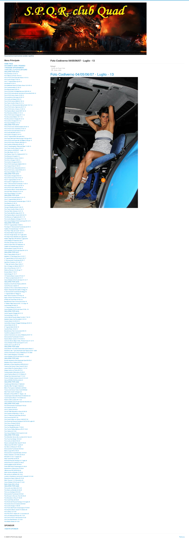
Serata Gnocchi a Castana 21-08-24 (14, 462)
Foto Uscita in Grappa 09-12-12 (12, 121)
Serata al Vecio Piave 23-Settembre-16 (14, 244)
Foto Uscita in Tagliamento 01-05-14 (14, 181)
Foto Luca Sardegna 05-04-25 (12, 492)
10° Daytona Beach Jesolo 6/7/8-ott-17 (14, 276)
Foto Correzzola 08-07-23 (11, 417)
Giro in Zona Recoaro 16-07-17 (12, 268)
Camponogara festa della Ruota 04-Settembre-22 (17, 396)
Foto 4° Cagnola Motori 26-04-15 (13, 199)
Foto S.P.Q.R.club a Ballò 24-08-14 (13, 187)
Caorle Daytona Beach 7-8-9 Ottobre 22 (15, 397)
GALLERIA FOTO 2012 (11, 72)
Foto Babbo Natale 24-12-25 (11, 521)
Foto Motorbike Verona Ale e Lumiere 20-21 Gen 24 (18, 437)
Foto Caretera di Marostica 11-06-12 (14, 413)
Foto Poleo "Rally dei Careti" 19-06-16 (14, 231)
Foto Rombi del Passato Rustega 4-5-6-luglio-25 (17, 502)
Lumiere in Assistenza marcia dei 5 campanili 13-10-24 (18, 476)
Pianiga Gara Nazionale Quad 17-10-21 (14, 376)
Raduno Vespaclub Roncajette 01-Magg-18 (15, 289)
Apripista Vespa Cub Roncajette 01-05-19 (15, 319)
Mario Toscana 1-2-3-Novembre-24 (13, 480)
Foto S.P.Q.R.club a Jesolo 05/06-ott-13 (14, 170)
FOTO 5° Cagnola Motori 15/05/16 (13, 225)
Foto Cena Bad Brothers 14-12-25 (13, 519)
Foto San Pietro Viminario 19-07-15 (13, 211)
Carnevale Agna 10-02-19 (11, 315)
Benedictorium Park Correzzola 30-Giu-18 (15, 301)
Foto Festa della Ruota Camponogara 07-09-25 (16, 507)
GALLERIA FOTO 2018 (11, 282)
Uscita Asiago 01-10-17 (10, 274)
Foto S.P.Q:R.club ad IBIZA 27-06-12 (14, 101)
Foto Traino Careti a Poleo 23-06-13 (13, 148)
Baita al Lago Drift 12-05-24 (11, 451)
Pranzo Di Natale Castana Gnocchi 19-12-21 (16, 378)
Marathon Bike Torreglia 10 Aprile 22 (14, 386)
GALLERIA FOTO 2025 (11, 486)
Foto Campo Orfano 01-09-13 (12, 166)
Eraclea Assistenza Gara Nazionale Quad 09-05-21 (18, 360)
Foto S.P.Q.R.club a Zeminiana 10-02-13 (15, 128)
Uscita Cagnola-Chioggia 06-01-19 (13, 313)
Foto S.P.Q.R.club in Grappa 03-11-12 (14, 115)
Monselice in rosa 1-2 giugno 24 (12, 456)
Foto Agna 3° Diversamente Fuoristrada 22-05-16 (17, 227)
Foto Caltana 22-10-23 (10, 431)
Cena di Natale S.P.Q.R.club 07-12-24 (14, 482)
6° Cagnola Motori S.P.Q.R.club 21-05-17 (15, 258)
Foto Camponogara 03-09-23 (12, 425)
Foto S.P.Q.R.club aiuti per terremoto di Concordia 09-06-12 (20, 93)
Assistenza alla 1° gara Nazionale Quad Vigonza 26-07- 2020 (20, 350)
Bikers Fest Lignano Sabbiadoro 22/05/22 (15, 388)
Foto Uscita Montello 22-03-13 (12, 132)
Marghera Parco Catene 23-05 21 (13, 362)
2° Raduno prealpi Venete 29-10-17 (13, 278)
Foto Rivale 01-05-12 (10, 83)
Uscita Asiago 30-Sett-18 (11, 305)
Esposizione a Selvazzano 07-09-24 (14, 468)
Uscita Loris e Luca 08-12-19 (12, 344)
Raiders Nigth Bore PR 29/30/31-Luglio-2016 (16, 238)
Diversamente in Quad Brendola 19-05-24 (15, 452)
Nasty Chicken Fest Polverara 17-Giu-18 (15, 297)
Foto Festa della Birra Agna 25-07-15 (14, 213)
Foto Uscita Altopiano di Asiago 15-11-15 (15, 219)
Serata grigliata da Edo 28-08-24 (12, 464)
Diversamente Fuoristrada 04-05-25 (13, 494)
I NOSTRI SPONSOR (11, 529)
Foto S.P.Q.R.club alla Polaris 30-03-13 (14, 130)
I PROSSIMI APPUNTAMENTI (14, 68)
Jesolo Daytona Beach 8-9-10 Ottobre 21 (15, 374)
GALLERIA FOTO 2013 (11, 125)
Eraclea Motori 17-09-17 (10, 272)
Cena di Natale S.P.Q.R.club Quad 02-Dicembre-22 (18, 401)
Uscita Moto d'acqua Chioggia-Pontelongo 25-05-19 (18, 323)
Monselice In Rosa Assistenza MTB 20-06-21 (16, 364)
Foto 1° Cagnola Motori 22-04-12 (13, 81)
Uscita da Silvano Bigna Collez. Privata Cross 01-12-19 (19, 341)
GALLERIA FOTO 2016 (11, 223)
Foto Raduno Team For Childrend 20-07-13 (15, 154)
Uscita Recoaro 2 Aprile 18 (11, 286)
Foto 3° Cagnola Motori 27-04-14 (13, 179)
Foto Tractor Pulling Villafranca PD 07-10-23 (16, 429)
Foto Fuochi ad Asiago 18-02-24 (12, 439)
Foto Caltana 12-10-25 (10, 511)
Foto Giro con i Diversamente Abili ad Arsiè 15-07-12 (18, 105)
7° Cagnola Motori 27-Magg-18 (12, 293)
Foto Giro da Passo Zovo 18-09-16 (13, 242)
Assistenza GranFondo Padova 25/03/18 (15, 284)
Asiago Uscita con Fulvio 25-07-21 (13, 370)
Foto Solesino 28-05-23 (10, 407)
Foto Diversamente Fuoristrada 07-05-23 (15, 405)
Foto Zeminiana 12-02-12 (11, 73)
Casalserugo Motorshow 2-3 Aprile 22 (14, 384)
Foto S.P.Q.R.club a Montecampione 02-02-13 (16, 126)
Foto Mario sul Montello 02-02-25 (13, 490)
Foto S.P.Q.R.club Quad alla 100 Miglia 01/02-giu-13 (18, 140)
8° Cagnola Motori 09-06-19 (11, 327)
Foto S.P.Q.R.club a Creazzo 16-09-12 (14, 109)
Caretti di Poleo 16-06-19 (11, 329)
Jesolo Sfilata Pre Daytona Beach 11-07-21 (15, 368)
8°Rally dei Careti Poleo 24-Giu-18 (13, 299)
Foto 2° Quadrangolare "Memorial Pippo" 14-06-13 (17, 146)
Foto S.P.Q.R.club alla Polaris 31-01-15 (14, 197)
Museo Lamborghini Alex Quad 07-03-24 (15, 443)
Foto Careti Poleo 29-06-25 (11, 500)
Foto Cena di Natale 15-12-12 (12, 123)
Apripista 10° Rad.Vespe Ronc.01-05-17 (14, 256)
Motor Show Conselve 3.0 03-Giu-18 (14, 295)
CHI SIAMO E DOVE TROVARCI (14, 66)
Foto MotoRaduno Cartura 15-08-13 (13, 158)
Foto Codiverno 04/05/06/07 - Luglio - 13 (15, 150)
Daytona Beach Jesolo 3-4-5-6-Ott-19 (14, 339)
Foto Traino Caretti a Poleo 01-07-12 (14, 103)
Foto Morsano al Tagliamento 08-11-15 (14, 217)
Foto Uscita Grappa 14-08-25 (12, 506)
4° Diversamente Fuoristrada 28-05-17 (14, 260)
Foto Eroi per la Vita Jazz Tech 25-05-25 (15, 496)
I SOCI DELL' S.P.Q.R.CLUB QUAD (15, 70)
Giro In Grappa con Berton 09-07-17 (14, 266)
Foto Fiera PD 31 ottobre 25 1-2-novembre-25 (16, 513)
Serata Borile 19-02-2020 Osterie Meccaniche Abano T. (19, 348)
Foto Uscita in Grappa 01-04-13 (12, 134)
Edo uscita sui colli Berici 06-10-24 (13, 474)
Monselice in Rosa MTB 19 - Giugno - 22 (15, 394)
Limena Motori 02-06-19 (10, 325)
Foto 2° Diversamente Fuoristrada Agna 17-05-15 (17, 201)
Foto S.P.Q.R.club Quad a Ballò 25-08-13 (15, 164)
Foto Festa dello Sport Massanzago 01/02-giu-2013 (18, 138)
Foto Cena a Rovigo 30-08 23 (12, 423)
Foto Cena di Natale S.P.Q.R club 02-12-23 (15, 433)
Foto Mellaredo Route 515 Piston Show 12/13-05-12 (18, 85)
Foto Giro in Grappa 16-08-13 (12, 160)
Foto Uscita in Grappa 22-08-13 (12, 162)
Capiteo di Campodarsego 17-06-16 (13, 229)
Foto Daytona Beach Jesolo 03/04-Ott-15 (15, 215)
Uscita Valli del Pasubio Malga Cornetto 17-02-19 (17, 317)
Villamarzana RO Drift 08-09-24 (12, 470)
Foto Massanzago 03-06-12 (11, 89)
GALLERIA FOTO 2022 (11, 382)
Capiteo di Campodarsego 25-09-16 (13, 246)
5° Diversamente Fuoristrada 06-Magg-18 (15, 291)
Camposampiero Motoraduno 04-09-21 (14, 372)
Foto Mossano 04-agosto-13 (11, 156)
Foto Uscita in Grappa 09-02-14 (12, 176)
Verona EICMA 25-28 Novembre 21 (13, 380)
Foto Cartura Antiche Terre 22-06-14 (14, 185)
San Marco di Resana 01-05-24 (12, 447)
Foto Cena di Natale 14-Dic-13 (12, 172)
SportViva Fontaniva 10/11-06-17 (13, 262)
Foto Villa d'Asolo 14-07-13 (11, 152)
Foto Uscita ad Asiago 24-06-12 (12, 99)
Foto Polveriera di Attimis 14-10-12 (13, 113)
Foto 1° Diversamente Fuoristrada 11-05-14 (16, 183)
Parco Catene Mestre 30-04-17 (12, 254)
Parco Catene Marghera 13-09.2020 (14, 354)
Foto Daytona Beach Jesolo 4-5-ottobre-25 (15, 509)
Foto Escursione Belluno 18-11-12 (13, 117)
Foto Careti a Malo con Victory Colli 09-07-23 (16, 419)
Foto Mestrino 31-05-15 (10, 203)
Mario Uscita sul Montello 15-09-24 (13, 472)
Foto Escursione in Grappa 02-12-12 (14, 119)
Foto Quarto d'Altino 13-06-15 (12, 205)
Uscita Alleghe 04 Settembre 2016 (13, 240)
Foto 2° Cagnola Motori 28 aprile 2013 (14, 136)
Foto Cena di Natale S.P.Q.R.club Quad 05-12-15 (17, 221)
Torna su (182, 537)
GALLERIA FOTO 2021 (11, 358)
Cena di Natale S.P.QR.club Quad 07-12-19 (15, 342)
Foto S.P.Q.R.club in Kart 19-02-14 (13, 178)
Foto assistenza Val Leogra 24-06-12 (14, 97)
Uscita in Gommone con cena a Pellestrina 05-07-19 (18, 335)
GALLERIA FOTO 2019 (11, 311)
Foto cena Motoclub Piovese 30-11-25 (14, 515)
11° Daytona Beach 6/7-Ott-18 (12, 307)
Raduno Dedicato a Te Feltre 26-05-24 (14, 454)
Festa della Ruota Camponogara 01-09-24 (15, 466)
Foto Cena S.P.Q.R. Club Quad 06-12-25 (15, 517)
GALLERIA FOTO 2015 (11, 195)
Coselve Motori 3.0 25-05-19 (11, 321)
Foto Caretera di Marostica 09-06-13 (14, 144)
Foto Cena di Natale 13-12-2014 (12, 193)
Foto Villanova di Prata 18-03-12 (12, 75)
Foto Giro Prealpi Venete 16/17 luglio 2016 (15, 234)
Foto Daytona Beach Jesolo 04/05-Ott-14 (15, 189)
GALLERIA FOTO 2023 (11, 403)
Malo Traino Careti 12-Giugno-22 (13, 392)
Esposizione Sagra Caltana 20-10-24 (14, 478)
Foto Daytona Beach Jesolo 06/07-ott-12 (15, 111)
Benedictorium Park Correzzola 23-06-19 (15, 331)
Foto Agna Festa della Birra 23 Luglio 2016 (15, 236)
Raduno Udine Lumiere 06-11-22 (13, 399)
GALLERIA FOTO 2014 (11, 174)
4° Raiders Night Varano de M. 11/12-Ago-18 (16, 303)
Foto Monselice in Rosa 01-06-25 (13, 498)
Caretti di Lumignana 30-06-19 (12, 333)
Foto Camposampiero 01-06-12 (12, 87)
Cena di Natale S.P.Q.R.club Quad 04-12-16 (16, 250)
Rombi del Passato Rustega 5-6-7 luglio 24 (15, 460)
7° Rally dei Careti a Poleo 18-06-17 (13, 264)
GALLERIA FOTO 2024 (11, 435)
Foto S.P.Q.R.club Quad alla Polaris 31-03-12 (16, 77)
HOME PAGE (8, 64)
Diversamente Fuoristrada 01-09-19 (13, 337)
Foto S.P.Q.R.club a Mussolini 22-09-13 (14, 168)
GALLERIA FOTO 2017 (11, 252)
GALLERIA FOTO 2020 (11, 347)
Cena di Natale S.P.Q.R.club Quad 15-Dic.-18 (16, 309)
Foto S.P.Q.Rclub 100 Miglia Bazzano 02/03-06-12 (17, 91)
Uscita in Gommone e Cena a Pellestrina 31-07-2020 (18, 352)
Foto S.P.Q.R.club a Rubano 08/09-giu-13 (15, 142)
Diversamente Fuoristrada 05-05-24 (13, 449)
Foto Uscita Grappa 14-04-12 (12, 79)
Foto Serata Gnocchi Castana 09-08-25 (14, 504)
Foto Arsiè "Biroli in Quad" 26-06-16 (13, 233)
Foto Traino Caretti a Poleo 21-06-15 (14, 209)
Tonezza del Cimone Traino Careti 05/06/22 (15, 390)
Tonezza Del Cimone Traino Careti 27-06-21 (16, 366)
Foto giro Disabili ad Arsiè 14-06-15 (13, 207)
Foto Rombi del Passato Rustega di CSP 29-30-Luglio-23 (19, 421)
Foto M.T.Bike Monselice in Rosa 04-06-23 (15, 411)
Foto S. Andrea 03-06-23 (11, 409)
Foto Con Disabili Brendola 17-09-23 (14, 427)
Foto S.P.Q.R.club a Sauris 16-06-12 (14, 95)
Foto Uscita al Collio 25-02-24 (12, 441)
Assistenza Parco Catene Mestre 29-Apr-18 (16, 288)
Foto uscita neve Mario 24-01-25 (13, 488)
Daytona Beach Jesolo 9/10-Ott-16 (13, 248)
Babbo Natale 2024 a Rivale (11, 484)
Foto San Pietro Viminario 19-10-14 (13, 191)
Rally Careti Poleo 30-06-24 (11, 458)
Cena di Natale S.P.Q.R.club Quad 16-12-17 (16, 280)
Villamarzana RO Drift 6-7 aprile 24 (13, 445)
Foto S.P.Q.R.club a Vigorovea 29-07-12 (15, 107)
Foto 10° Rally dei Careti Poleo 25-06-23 (15, 415)
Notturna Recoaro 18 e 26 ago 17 (13, 270)
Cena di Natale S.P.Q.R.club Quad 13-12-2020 (16, 356)
